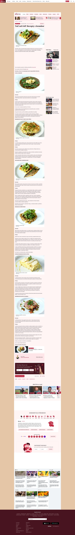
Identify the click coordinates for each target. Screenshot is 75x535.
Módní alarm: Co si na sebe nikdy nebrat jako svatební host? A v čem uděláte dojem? (55, 18)
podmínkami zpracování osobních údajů (29, 372)
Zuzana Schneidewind (30, 23)
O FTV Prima (17, 522)
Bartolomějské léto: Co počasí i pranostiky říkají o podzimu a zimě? (43, 505)
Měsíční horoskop (42, 429)
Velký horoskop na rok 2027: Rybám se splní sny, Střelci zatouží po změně (39, 18)
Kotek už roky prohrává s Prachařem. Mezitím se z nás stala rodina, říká (31, 477)
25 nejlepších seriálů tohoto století (20, 496)
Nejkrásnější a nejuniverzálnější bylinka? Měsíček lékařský (42, 497)
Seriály (20, 1)
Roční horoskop (50, 429)
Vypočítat (50, 449)
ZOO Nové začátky (51, 513)
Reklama (17, 525)
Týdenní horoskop (34, 429)
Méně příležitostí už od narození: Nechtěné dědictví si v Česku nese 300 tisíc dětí (24, 18)
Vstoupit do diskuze (20, 376)
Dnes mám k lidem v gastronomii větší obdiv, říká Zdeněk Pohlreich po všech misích (31, 486)
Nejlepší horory (29, 513)
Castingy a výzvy (28, 525)
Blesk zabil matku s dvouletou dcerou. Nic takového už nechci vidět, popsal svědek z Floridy (20, 486)
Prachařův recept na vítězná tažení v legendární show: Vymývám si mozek (32, 481)
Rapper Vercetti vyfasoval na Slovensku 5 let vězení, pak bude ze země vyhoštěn (32, 502)
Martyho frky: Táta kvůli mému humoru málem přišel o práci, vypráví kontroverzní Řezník (31, 497)
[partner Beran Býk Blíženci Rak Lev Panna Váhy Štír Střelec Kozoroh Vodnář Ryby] (44, 449)
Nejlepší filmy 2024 (23, 513)
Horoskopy (24, 1)
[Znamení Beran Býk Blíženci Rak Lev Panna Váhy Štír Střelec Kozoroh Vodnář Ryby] (26, 370)
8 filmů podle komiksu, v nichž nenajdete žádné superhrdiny (20, 501)
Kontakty (27, 526)
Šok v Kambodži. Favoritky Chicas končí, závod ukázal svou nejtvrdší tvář (56, 112)
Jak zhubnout (18, 513)
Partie (40, 513)
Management (28, 522)
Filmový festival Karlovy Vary (37, 1)
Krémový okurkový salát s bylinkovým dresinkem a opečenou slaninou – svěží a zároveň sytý (54, 481)
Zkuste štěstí (53, 436)
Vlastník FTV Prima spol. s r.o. (20, 530)
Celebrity (13, 1)
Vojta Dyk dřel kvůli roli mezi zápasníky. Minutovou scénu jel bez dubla (56, 100)
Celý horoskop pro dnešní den (24, 429)
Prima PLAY (34, 67)
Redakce (27, 530)
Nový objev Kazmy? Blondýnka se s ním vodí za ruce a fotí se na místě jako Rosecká (32, 506)
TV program (33, 513)
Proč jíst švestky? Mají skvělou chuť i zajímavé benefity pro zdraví (43, 501)
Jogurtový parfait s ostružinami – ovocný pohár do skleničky (54, 477)
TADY (27, 69)
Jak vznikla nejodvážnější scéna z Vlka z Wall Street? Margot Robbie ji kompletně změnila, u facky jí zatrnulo (20, 506)
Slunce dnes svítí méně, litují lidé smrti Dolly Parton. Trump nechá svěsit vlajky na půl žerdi (20, 481)
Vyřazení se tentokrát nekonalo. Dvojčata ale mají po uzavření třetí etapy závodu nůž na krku (56, 108)
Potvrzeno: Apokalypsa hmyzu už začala (42, 477)
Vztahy (17, 1)
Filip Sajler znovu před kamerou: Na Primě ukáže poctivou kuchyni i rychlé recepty (56, 104)
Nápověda (27, 529)
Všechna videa (55, 49)
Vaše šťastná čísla (37, 434)
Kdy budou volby (46, 513)
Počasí (42, 513)
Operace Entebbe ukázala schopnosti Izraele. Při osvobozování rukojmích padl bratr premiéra (43, 482)
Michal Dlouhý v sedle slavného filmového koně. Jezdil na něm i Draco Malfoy (21, 396)
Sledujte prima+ (29, 1)
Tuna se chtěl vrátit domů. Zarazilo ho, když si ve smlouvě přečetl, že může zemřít (35, 397)
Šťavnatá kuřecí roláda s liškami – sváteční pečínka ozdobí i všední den (54, 486)
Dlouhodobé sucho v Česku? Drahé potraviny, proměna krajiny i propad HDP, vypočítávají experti (20, 477)
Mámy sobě (47, 1)
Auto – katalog (56, 513)
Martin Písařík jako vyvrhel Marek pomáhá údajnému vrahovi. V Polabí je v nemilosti (49, 397)
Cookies (17, 529)
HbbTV (17, 526)
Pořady (44, 1)
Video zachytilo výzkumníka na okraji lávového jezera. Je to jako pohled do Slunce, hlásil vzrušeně (43, 486)
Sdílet (42, 24)
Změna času (36, 513)
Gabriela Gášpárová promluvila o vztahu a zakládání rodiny (56, 69)
